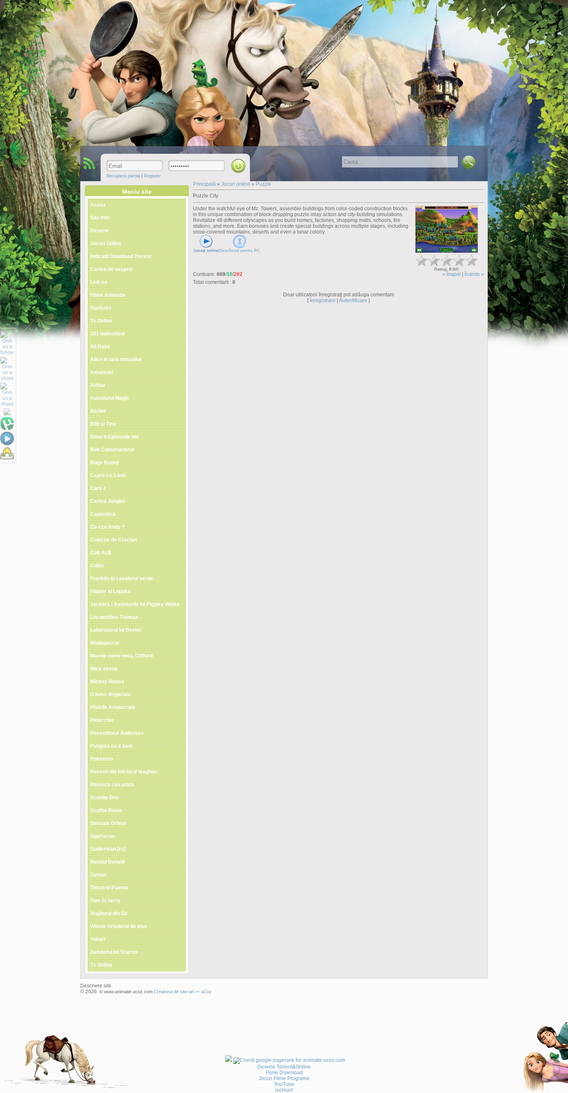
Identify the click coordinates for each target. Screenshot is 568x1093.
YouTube (284, 1084)
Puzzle (263, 184)
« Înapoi (451, 274)
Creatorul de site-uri (174, 991)
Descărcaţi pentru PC (239, 250)
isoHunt (284, 1090)
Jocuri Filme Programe (284, 1078)
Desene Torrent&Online (284, 1067)
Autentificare (353, 300)
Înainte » (474, 274)
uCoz (206, 991)
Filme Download (284, 1073)
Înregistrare (323, 300)
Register (152, 175)
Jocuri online (236, 184)
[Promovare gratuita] (228, 1060)
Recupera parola (123, 175)
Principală (204, 184)
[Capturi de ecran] (446, 229)
